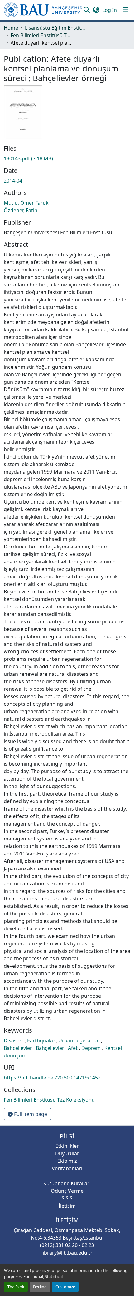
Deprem (91, 1048)
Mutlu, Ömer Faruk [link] (26, 202)
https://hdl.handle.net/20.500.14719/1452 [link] (52, 1077)
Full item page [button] (30, 1114)
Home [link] (11, 27)
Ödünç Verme (67, 1190)
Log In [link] (109, 10)
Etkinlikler (67, 1146)
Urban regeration (79, 1040)
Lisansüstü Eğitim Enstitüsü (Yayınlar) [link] (56, 27)
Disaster (14, 1040)
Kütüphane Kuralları (67, 1183)
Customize (65, 1286)
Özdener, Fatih (20, 210)
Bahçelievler (50, 1048)
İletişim (67, 1205)
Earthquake (41, 1040)
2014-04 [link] (13, 180)
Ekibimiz (67, 1160)
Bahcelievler (18, 1048)
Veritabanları (67, 1168)
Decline (39, 1286)
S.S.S (67, 1198)
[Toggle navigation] (125, 10)
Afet (73, 1048)
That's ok (15, 1286)
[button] (43, 9)
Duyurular (67, 1153)
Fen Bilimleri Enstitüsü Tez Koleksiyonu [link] (42, 35)
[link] (67, 158)
